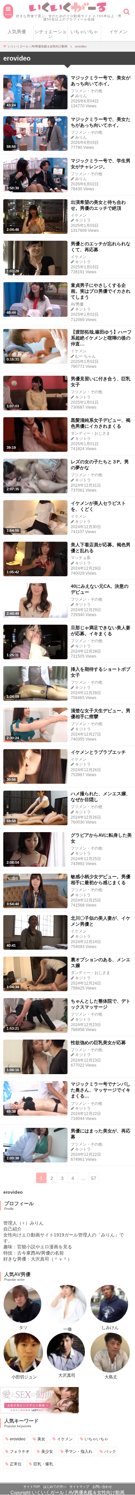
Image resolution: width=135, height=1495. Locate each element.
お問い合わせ (102, 1486)
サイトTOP (31, 1486)
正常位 (16, 1464)
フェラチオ (19, 1451)
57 (93, 1178)
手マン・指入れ (78, 1451)
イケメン (118, 31)
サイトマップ (79, 1486)
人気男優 (17, 31)
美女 (41, 1439)
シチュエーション (50, 34)
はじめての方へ (54, 1486)
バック (110, 1451)
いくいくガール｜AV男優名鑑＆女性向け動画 (78, 1492)
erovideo (18, 1439)
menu (8, 14)
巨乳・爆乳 (43, 1464)
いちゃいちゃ (84, 31)
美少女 (47, 1451)
